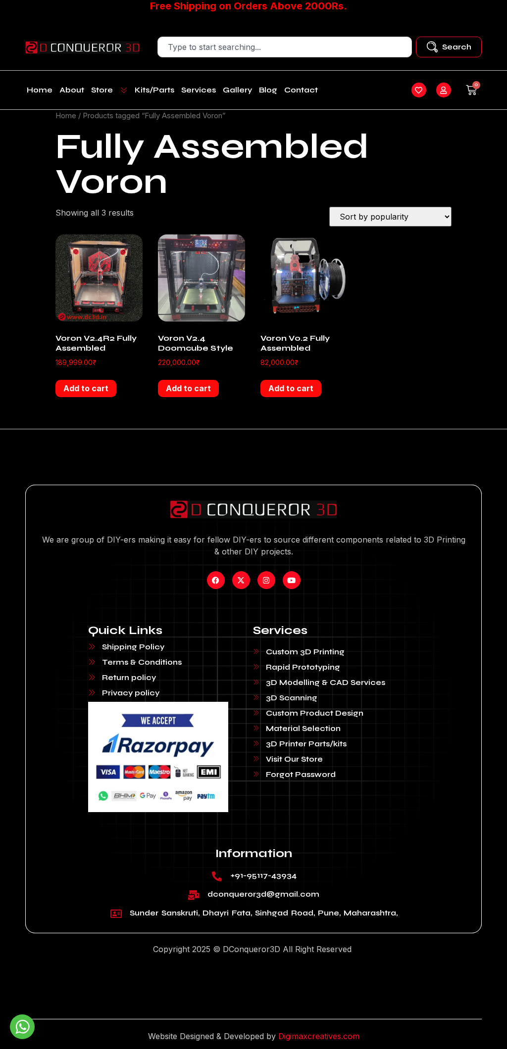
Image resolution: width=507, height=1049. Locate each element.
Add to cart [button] (85, 388)
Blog (268, 89)
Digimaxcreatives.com (318, 1036)
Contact (301, 89)
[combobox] (284, 47)
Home (39, 89)
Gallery (237, 89)
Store (102, 89)
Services (198, 89)
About (71, 89)
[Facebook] (216, 580)
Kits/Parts (154, 89)
